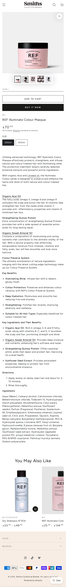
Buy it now (33, 107)
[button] (54, 4)
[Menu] (4, 4)
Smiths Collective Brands (27, 577)
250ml (9, 143)
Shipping (16, 131)
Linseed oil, (33, 175)
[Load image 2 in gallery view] (25, 79)
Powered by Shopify (33, 580)
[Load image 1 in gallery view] (17, 79)
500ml (23, 143)
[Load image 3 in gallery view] (33, 79)
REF (4, 115)
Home (5, 89)
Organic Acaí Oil (11, 196)
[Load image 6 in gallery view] (48, 79)
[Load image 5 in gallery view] (40, 79)
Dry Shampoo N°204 (13, 520)
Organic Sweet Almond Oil (17, 233)
